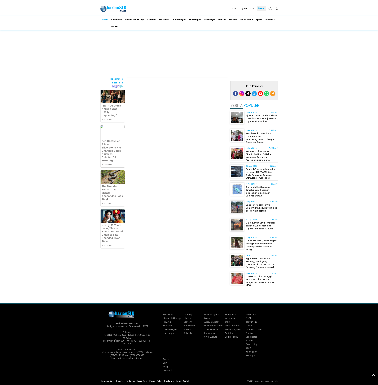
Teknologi (251, 314)
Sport (259, 19)
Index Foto (118, 82)
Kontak (186, 381)
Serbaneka (230, 314)
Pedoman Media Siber (137, 381)
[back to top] (374, 375)
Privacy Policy (155, 381)
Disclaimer (169, 381)
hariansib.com (260, 381)
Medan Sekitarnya (134, 19)
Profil (248, 318)
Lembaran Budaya (213, 325)
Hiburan (222, 19)
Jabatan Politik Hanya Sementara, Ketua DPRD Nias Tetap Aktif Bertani (261, 207)
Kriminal (151, 19)
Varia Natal (251, 336)
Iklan (178, 381)
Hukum (187, 329)
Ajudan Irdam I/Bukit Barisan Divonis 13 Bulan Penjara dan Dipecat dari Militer (261, 118)
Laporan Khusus (254, 329)
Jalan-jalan (251, 351)
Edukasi (233, 19)
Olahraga (209, 19)
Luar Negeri (195, 19)
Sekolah (188, 333)
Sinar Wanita (210, 336)
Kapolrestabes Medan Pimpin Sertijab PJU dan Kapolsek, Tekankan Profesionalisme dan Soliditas (259, 157)
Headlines (116, 19)
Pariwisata (209, 333)
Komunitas (251, 321)
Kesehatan (230, 318)
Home (105, 19)
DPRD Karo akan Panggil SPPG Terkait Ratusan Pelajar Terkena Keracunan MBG (260, 281)
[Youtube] (260, 93)
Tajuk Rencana (232, 325)
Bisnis (165, 362)
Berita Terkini (231, 336)
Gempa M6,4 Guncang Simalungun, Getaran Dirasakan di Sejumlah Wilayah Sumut (258, 191)
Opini (227, 321)
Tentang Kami (107, 381)
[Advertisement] (189, 53)
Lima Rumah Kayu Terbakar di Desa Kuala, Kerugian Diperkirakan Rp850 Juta (260, 225)
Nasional (167, 370)
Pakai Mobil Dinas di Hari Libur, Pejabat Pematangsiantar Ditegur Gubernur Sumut (260, 138)
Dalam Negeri (179, 19)
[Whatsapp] (266, 93)
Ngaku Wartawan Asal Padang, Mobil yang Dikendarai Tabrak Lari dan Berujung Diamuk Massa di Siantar (260, 264)
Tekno (166, 359)
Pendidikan (189, 325)
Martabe (164, 19)
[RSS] (272, 93)
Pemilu (249, 333)
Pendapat (251, 355)
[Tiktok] (248, 93)
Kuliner (249, 325)
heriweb (274, 381)
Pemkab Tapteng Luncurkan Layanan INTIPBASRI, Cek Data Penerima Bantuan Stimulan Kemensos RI (261, 173)
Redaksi (120, 381)
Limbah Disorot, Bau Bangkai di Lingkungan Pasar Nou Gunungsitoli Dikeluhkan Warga (261, 245)
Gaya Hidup (246, 19)
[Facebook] (235, 93)
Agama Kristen (211, 321)
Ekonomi (188, 321)
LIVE (262, 8)
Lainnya (269, 19)
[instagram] (241, 93)
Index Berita (117, 78)
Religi (165, 366)
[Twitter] (254, 93)
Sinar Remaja (211, 329)
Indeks (114, 26)
